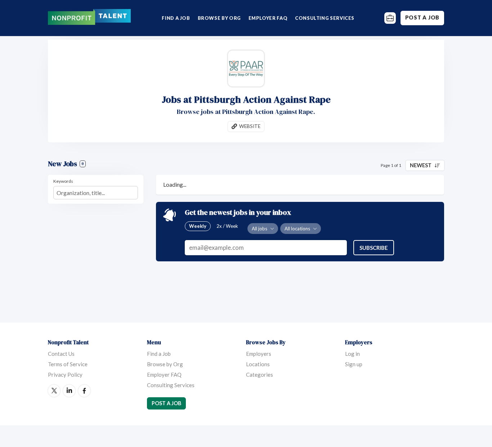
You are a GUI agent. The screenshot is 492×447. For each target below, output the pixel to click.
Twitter (54, 391)
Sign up (353, 364)
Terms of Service (68, 364)
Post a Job (422, 17)
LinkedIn (69, 391)
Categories (259, 374)
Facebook (84, 391)
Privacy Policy (65, 374)
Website (249, 126)
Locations (258, 364)
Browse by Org (219, 18)
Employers (258, 353)
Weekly (197, 226)
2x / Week (227, 226)
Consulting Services (324, 18)
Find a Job (176, 18)
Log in (352, 353)
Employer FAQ (268, 18)
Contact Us (61, 353)
